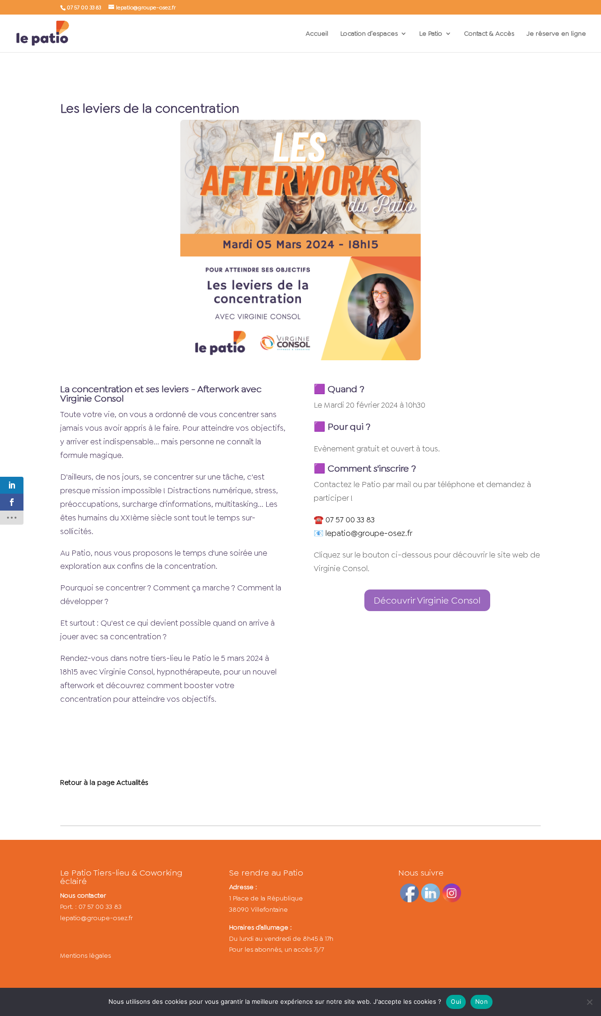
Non (481, 1001)
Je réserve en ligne (556, 34)
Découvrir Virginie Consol (427, 600)
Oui (456, 1001)
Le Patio (430, 34)
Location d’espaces (369, 34)
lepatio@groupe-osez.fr (96, 918)
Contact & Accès (489, 34)
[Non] (589, 1002)
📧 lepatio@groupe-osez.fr (363, 533)
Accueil (317, 34)
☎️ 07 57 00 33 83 (344, 519)
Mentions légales (85, 955)
